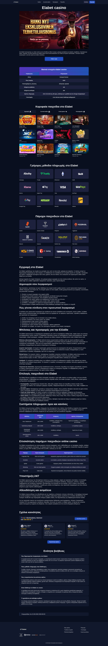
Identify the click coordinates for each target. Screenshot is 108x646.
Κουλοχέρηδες (79, 111)
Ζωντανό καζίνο (44, 111)
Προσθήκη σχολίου (81, 518)
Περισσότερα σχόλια (54, 541)
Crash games (62, 111)
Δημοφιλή (26, 111)
